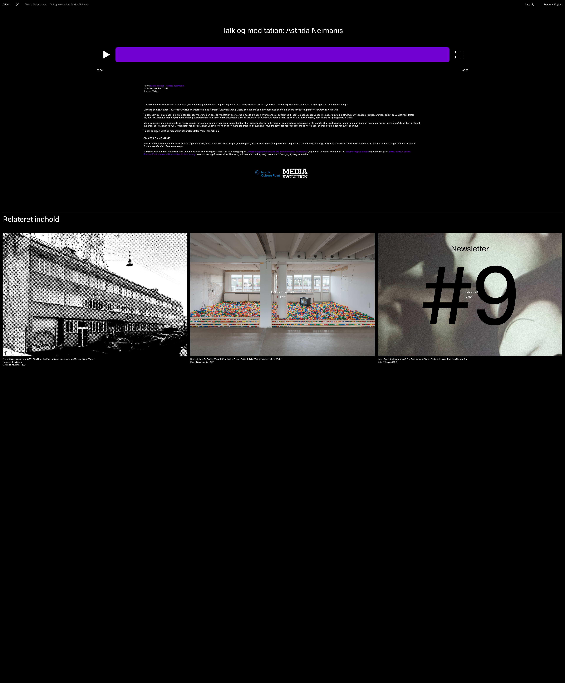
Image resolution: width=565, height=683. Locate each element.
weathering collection (357, 151)
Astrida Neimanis (175, 85)
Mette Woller (157, 85)
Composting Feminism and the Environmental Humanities (277, 151)
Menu (6, 4)
